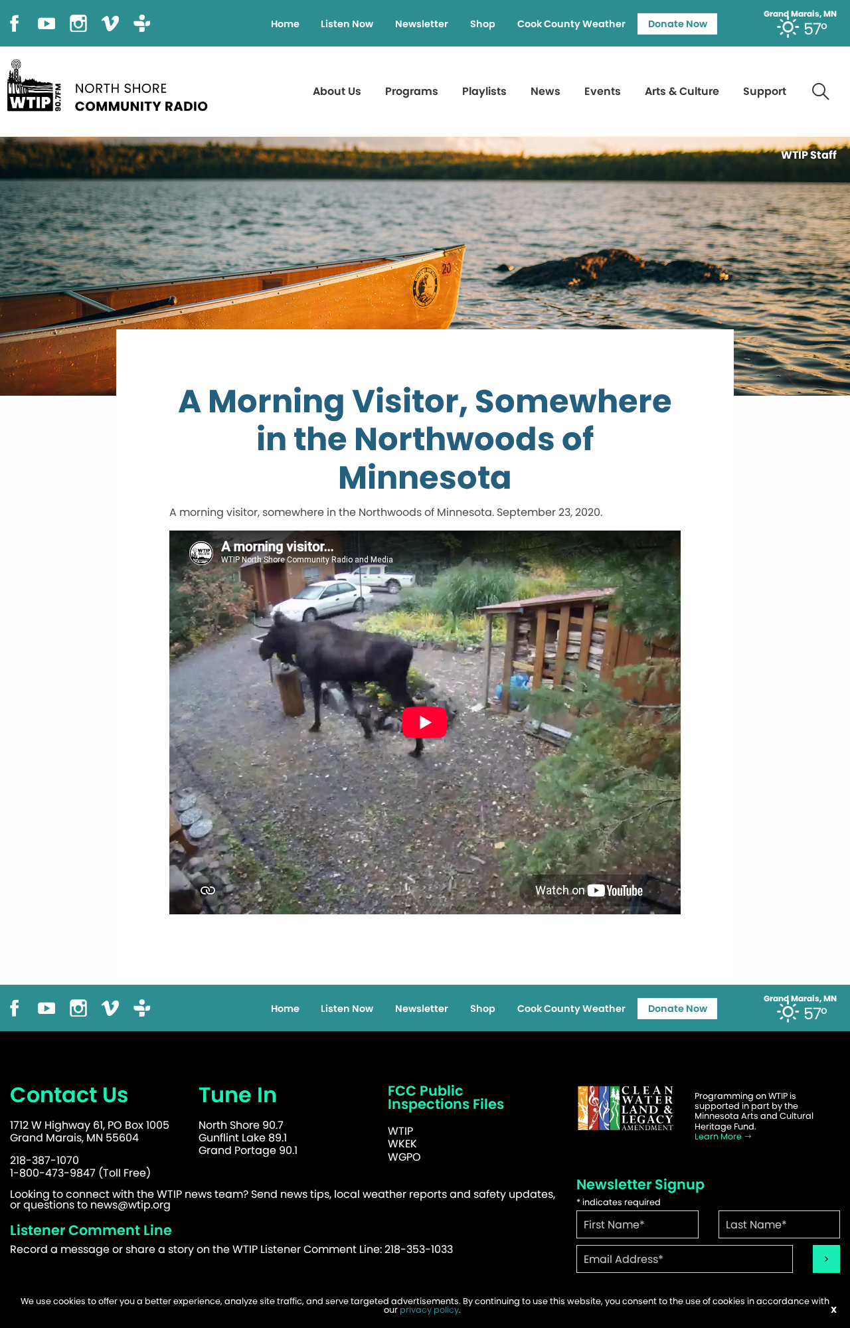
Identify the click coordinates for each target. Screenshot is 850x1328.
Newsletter (421, 24)
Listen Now (347, 24)
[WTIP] (111, 83)
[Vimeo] (110, 22)
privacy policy (429, 1309)
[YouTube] (46, 22)
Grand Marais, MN (800, 14)
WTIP (400, 1131)
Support (764, 91)
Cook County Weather (571, 24)
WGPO (404, 1157)
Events (602, 91)
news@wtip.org (130, 1204)
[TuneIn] (142, 22)
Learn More (719, 1136)
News (545, 91)
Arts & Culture (682, 91)
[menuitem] (285, 24)
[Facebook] (14, 22)
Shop (482, 24)
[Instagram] (78, 22)
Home (285, 24)
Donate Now (677, 24)
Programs (411, 91)
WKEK (402, 1143)
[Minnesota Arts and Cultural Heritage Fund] (625, 1108)
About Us (337, 91)
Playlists (484, 91)
